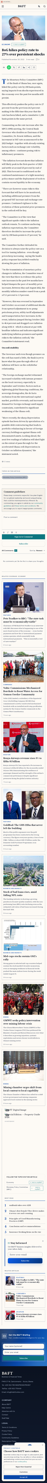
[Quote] (12, 532)
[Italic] (8, 532)
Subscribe (23, 544)
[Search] (43, 6)
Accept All (23, 1477)
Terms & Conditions (9, 1427)
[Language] (39, 6)
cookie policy (22, 1462)
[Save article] (34, 67)
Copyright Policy (8, 1445)
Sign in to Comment (23, 537)
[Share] (29, 67)
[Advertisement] (23, 1146)
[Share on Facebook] (19, 67)
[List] (16, 532)
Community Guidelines (10, 1438)
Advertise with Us (8, 1411)
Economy (6, 44)
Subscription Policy (9, 1441)
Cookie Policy (7, 1434)
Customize (23, 1472)
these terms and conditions (25, 506)
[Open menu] (3, 6)
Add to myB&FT (19, 44)
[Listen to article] (4, 67)
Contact (5, 1415)
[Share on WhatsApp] (9, 67)
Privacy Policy (7, 1431)
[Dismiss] (43, 1241)
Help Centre (6, 1408)
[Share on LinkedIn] (24, 67)
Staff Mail (5, 1418)
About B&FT (6, 1404)
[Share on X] (14, 67)
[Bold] (4, 532)
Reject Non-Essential (23, 1467)
